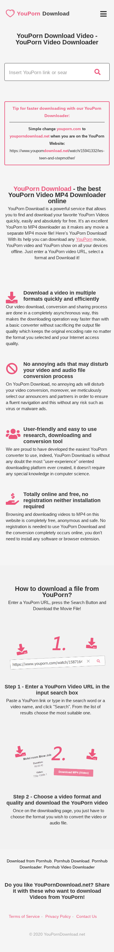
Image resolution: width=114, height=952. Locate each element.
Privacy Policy (58, 916)
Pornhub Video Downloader (69, 867)
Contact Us (86, 916)
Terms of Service (24, 916)
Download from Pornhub (29, 861)
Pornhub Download (71, 861)
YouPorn (84, 239)
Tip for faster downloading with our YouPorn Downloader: (57, 112)
